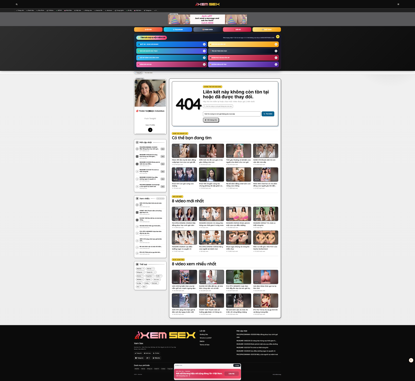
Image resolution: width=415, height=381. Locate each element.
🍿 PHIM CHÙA (207, 29)
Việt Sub (78, 10)
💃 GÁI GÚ (237, 29)
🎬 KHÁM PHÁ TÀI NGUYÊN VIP (220, 57)
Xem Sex (138, 343)
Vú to (144, 286)
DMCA (202, 341)
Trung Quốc (120, 10)
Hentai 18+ (99, 10)
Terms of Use (204, 345)
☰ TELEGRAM (178, 29)
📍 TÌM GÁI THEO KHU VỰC (218, 51)
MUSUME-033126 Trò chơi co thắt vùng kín (252, 347)
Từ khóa (157, 353)
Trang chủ (21, 10)
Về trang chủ (212, 120)
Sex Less (157, 279)
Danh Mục (31, 10)
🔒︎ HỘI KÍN (148, 29)
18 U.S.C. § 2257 (205, 338)
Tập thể (149, 279)
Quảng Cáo (204, 334)
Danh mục (148, 353)
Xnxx (138, 286)
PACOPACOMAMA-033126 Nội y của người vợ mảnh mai (257, 354)
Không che (88, 10)
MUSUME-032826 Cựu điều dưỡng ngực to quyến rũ (256, 351)
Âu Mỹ (130, 10)
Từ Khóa (51, 10)
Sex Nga (139, 283)
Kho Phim (41, 10)
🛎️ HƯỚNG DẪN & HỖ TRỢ (218, 64)
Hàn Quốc (155, 283)
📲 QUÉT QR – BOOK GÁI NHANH (148, 44)
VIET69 (60, 10)
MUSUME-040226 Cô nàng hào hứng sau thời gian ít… (256, 341)
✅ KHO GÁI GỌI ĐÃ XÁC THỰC (148, 51)
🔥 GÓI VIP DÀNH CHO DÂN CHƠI (148, 57)
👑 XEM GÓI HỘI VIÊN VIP (218, 44)
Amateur (109, 10)
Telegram (148, 10)
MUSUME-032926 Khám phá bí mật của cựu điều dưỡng (257, 344)
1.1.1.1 (245, 37)
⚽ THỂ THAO (266, 29)
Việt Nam (138, 10)
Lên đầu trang (277, 374)
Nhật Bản (69, 10)
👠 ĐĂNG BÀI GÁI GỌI (144, 64)
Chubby (147, 283)
